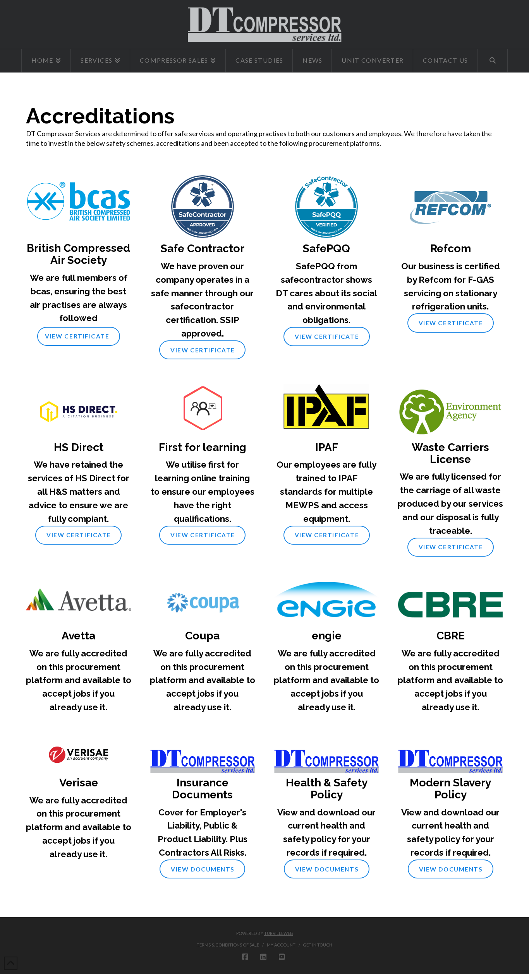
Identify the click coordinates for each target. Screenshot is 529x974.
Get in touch (317, 944)
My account (281, 944)
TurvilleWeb (278, 933)
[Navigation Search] (492, 60)
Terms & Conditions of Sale (228, 944)
